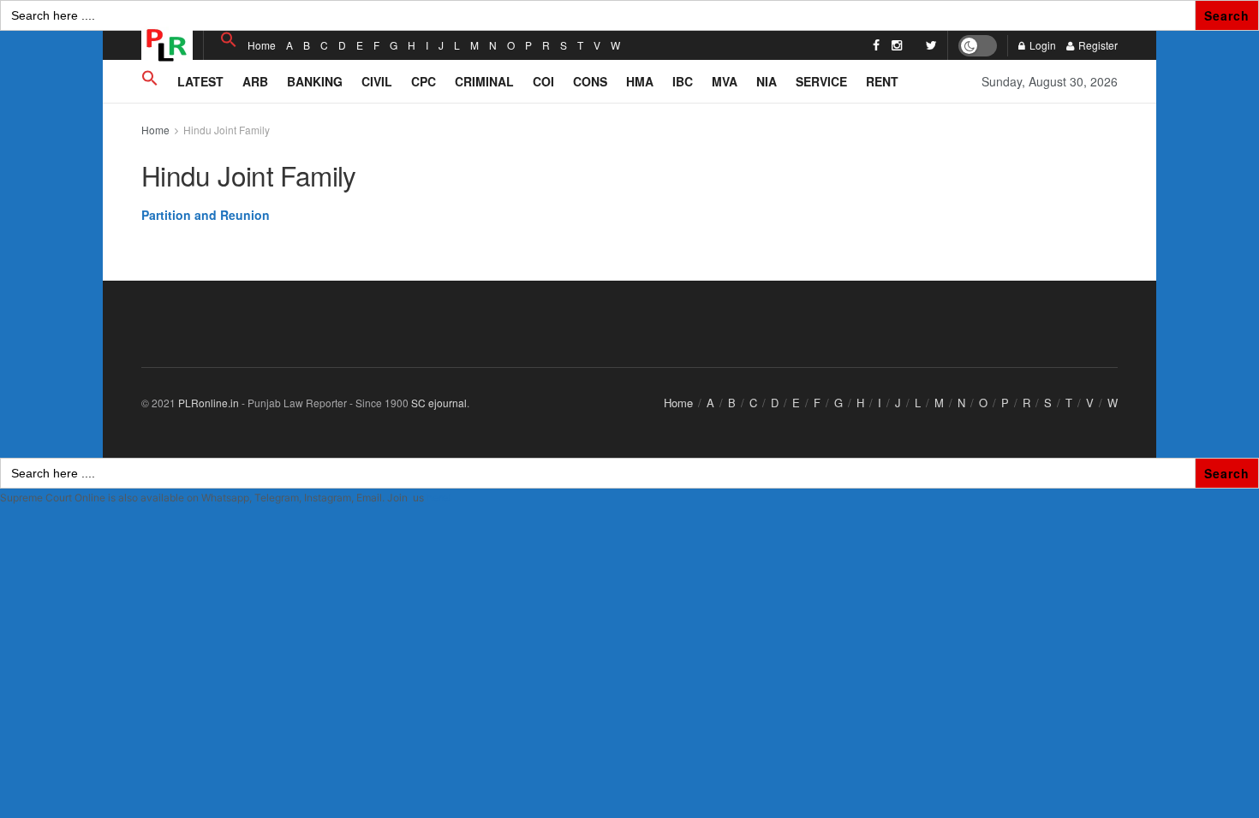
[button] (228, 40)
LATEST (200, 81)
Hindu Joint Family (226, 129)
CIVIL (376, 81)
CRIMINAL (484, 81)
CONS (590, 81)
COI (543, 81)
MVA (724, 81)
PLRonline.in (208, 402)
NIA (766, 81)
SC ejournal (439, 402)
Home (262, 45)
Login (1041, 45)
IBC (682, 81)
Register (1097, 45)
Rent (882, 81)
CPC (423, 81)
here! (438, 497)
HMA (639, 81)
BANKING (315, 81)
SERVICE (821, 81)
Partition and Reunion (205, 214)
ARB (255, 81)
